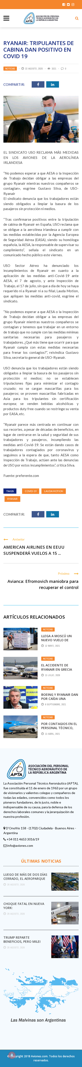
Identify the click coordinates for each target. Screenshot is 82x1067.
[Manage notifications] (11, 1055)
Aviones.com (39, 1056)
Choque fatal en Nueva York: (23, 906)
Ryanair (12, 498)
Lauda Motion (53, 491)
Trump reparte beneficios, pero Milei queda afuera (22, 941)
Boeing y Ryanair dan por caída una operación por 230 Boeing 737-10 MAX (59, 700)
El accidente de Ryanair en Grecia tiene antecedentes (59, 669)
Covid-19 (30, 491)
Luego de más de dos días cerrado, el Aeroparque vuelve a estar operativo (25, 878)
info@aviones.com (20, 845)
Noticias (10, 68)
